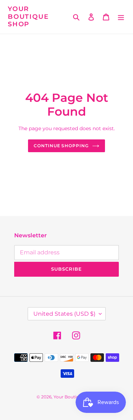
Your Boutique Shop (28, 16)
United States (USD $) (64, 313)
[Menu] (120, 16)
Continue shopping (61, 145)
